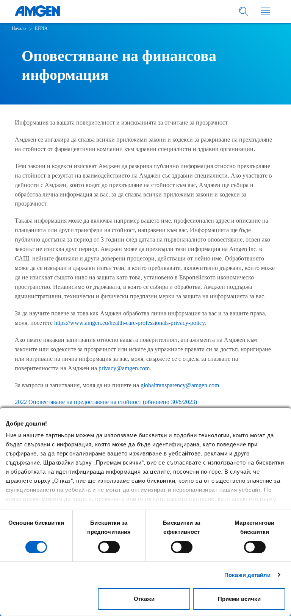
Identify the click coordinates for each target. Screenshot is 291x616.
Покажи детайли (247, 575)
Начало (19, 28)
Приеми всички (239, 599)
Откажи (144, 599)
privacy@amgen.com (124, 368)
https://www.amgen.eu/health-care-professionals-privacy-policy (129, 323)
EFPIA (41, 28)
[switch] (109, 547)
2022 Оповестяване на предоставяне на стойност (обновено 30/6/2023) (106, 402)
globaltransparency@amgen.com (180, 385)
